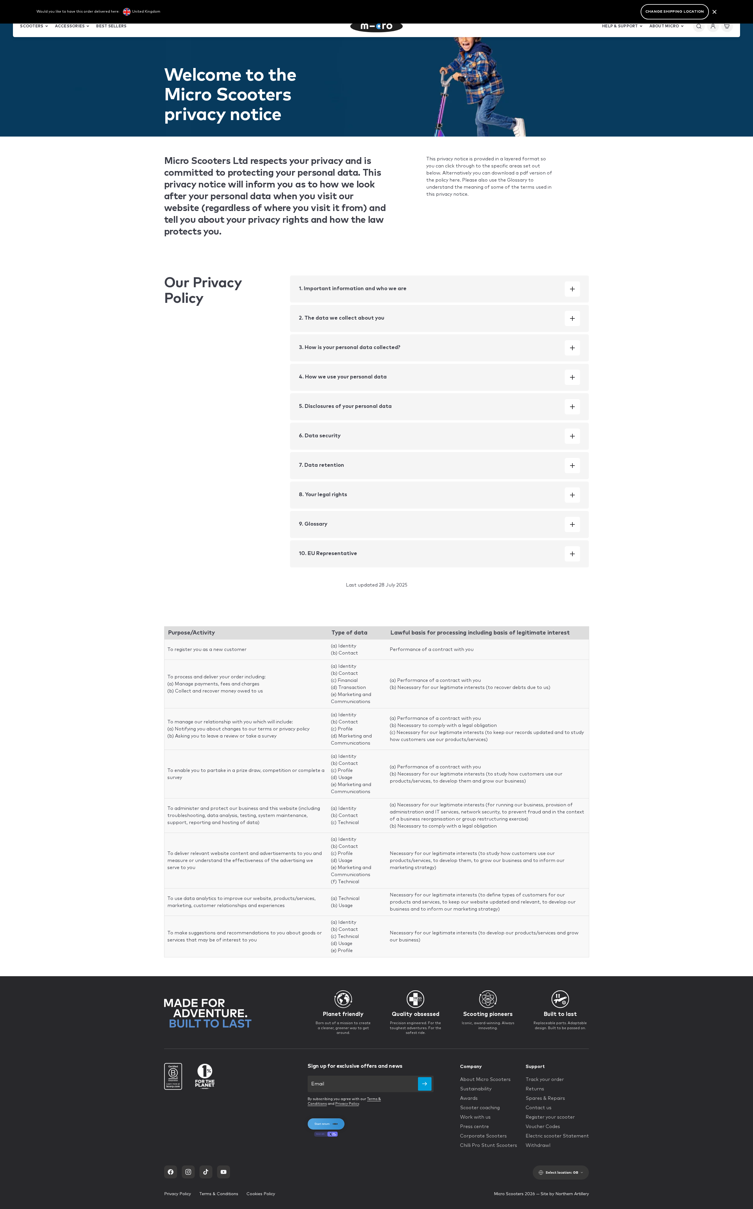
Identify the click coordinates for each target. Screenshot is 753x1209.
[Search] (699, 26)
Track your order (545, 1079)
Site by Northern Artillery (565, 1194)
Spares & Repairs (545, 1098)
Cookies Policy (260, 1194)
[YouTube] (223, 1171)
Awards (469, 1098)
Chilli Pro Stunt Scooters (488, 1145)
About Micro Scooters (485, 1079)
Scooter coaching (480, 1107)
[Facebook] (170, 1171)
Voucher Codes (543, 1126)
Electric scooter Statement (557, 1136)
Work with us (475, 1117)
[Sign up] (425, 1084)
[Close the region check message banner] (714, 12)
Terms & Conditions (218, 1194)
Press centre (474, 1126)
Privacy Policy (347, 1104)
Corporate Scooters (483, 1136)
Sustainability (476, 1089)
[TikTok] (205, 1171)
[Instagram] (188, 1171)
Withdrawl (538, 1145)
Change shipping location (674, 12)
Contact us (539, 1107)
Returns (535, 1089)
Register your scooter (550, 1117)
